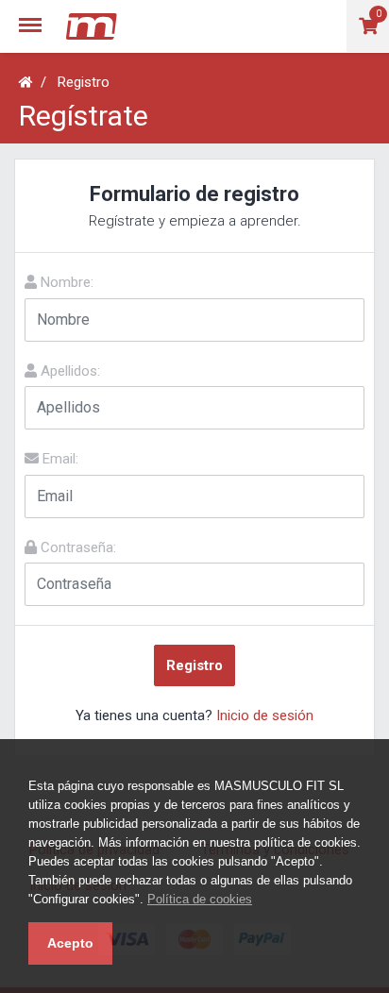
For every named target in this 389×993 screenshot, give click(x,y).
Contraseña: (76, 547)
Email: (58, 458)
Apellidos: (68, 370)
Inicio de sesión (264, 715)
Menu (36, 15)
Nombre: (65, 282)
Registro (84, 82)
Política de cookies (199, 899)
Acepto (70, 943)
